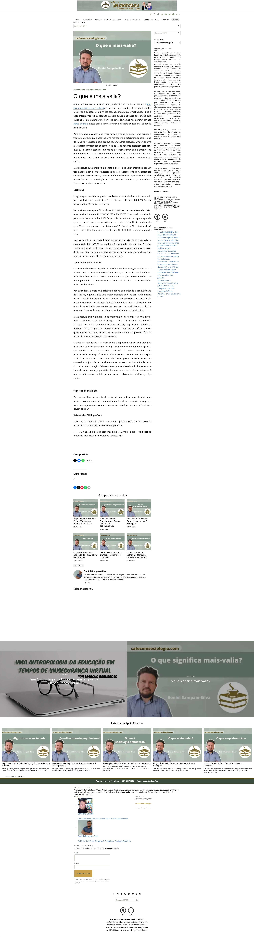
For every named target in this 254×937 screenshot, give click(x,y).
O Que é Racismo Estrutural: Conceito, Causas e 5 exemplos (137, 555)
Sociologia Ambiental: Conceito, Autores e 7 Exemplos (137, 521)
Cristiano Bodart (85, 814)
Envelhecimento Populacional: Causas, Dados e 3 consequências (111, 522)
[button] (179, 26)
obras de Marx (81, 123)
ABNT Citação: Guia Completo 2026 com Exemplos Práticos (165, 288)
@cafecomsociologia (143, 803)
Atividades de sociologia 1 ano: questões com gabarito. (168, 275)
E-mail (76, 863)
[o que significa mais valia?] (190, 679)
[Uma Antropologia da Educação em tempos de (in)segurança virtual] (63, 679)
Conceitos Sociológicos (96, 90)
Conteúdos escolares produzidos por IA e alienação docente (103, 818)
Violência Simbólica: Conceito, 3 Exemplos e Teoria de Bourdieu (104, 841)
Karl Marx (78, 566)
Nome (76, 853)
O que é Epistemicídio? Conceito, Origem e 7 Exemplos (111, 555)
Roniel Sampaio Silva (95, 571)
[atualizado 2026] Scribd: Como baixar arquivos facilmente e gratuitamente (168, 235)
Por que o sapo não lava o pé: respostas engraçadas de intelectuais (168, 256)
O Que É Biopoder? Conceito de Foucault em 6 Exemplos (85, 555)
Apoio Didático (79, 90)
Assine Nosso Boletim (166, 269)
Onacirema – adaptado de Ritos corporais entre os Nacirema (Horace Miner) (168, 264)
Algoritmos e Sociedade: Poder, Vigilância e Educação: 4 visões (85, 521)
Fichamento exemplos (166, 251)
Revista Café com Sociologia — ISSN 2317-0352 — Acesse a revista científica (127, 781)
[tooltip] (150, 14)
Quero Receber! (83, 874)
